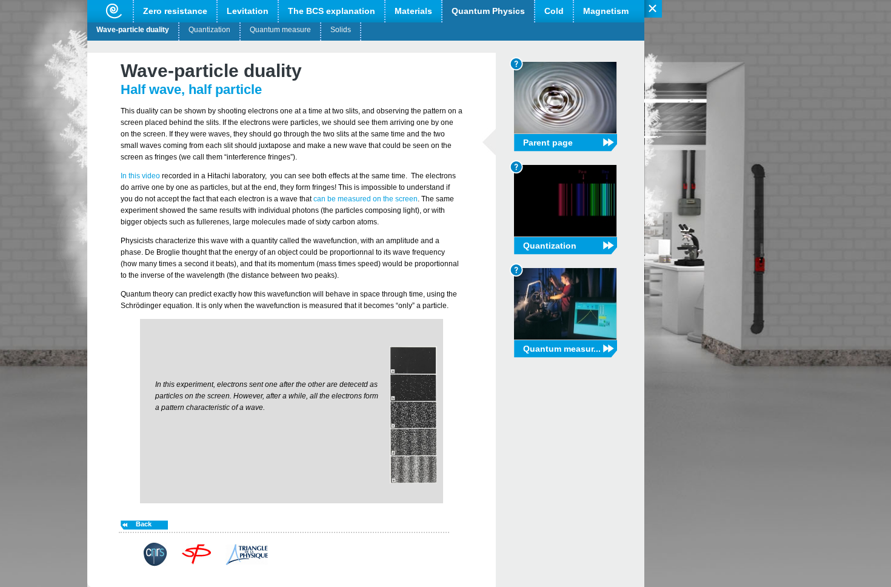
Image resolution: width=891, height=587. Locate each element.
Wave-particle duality (132, 29)
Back (144, 524)
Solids (340, 29)
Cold (554, 11)
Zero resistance (175, 11)
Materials (413, 11)
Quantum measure (280, 29)
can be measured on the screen (365, 199)
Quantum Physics (488, 11)
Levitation (248, 11)
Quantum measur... (562, 349)
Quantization (209, 29)
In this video (140, 176)
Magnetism (606, 11)
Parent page (548, 142)
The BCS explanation (331, 11)
